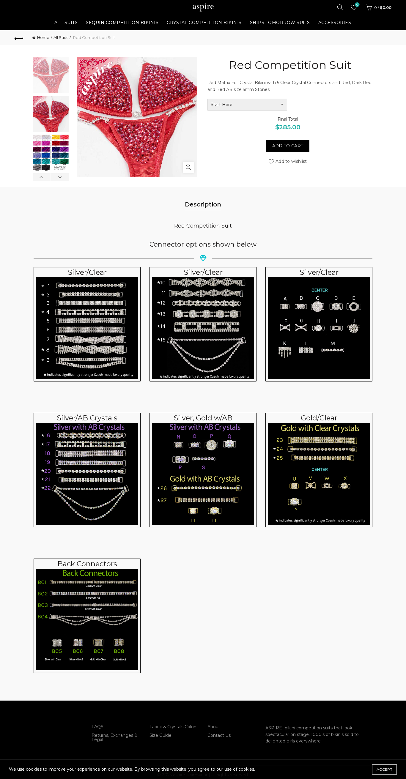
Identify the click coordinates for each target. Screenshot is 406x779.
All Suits (66, 22)
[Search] (340, 7)
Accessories (334, 22)
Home (43, 37)
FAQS (97, 726)
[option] (51, 76)
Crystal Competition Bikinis (204, 22)
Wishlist (357, 5)
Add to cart (287, 146)
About (213, 726)
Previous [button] (42, 177)
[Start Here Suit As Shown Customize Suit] (247, 105)
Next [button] (60, 177)
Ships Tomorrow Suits (280, 22)
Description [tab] (203, 204)
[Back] (19, 38)
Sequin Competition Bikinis (122, 22)
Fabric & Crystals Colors (173, 726)
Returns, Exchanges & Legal (114, 737)
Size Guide (160, 735)
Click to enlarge (188, 167)
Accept (384, 769)
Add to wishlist (291, 161)
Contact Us (219, 735)
